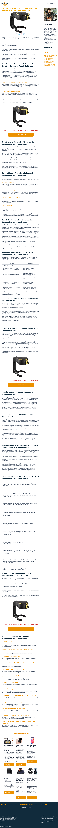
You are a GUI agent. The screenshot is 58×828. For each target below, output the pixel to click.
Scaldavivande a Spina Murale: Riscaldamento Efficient (9, 777)
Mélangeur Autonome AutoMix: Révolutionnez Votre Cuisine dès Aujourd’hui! (8, 748)
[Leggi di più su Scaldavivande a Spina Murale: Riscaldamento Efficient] (9, 770)
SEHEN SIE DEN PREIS (21, 134)
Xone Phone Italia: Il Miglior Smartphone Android (31, 746)
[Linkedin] (24, 34)
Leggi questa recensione (7, 765)
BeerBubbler (17, 595)
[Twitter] (19, 34)
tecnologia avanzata (25, 579)
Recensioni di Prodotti (24, 807)
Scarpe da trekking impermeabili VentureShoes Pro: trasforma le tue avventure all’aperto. (20, 778)
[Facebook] (16, 34)
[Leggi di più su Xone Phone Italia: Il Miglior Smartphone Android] (32, 740)
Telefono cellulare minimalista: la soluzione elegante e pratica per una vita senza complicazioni (20, 748)
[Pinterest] (21, 34)
